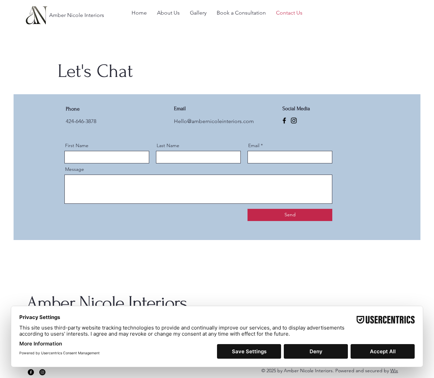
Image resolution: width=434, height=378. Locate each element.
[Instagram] (294, 120)
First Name (76, 145)
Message (74, 169)
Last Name (168, 145)
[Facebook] (284, 120)
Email (253, 145)
